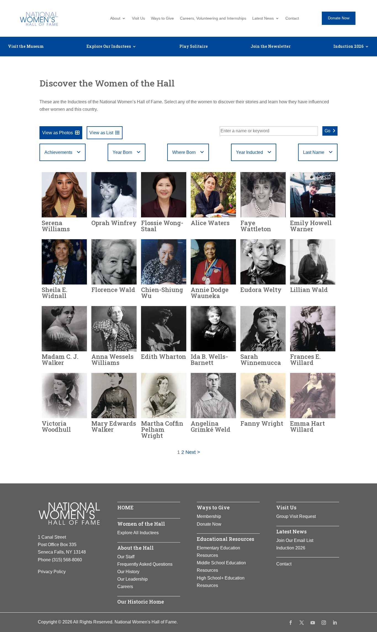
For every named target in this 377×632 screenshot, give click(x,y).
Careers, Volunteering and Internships (213, 18)
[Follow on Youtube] (312, 622)
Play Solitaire (193, 46)
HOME (125, 507)
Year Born (122, 152)
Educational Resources (225, 539)
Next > (192, 452)
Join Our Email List (294, 540)
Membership (209, 516)
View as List (101, 132)
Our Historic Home (140, 601)
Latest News (263, 18)
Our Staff (125, 556)
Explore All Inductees (138, 532)
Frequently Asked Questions (144, 564)
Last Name (313, 152)
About (115, 18)
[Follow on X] (301, 622)
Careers (125, 586)
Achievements (58, 152)
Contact (292, 18)
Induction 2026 (348, 46)
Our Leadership (132, 579)
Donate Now (338, 18)
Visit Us (138, 18)
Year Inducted (249, 152)
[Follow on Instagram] (323, 622)
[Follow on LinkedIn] (334, 622)
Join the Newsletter (271, 46)
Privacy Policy (52, 571)
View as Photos (57, 132)
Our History (128, 571)
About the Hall (135, 547)
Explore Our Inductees (108, 46)
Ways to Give (162, 18)
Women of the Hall (141, 523)
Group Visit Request (296, 516)
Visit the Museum (26, 46)
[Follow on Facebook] (290, 622)
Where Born (184, 152)
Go (327, 130)
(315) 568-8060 (67, 559)
